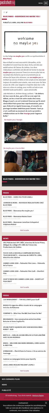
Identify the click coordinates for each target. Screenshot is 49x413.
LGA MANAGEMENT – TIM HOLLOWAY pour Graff (21, 299)
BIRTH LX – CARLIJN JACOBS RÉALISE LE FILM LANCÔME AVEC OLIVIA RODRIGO (24, 336)
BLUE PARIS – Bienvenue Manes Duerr (17, 216)
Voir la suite (24, 230)
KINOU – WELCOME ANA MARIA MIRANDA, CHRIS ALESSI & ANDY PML (24, 344)
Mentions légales (38, 395)
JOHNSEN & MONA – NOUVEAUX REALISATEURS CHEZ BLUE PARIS (23, 204)
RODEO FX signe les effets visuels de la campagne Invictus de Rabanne (22, 306)
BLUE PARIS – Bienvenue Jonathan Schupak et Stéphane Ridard (21, 223)
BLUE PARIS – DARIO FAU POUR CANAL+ (18, 197)
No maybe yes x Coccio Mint (14, 148)
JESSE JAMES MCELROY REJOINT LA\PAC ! (18, 365)
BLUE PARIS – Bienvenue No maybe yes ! (21, 16)
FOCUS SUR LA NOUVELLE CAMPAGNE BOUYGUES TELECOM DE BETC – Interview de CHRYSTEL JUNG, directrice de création (22, 255)
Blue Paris (28, 22)
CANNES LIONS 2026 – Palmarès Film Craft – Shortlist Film (23, 272)
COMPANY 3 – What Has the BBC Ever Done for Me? (22, 313)
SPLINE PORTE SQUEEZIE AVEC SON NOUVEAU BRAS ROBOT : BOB (22, 328)
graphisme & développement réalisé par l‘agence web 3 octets (24, 398)
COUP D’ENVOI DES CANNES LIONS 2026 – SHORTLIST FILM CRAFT (23, 280)
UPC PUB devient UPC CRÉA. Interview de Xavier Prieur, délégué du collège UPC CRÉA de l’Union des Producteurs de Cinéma (24, 244)
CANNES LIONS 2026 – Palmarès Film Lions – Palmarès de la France (24, 264)
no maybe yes (35, 77)
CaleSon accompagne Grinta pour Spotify (19, 359)
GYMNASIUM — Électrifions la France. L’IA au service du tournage (24, 352)
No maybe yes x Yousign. (13, 120)
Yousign (27, 113)
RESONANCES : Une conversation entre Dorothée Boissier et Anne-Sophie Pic (22, 320)
